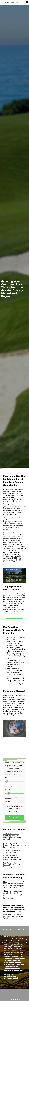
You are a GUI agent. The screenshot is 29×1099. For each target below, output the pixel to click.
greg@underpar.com (10, 917)
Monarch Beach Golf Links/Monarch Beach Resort (10, 857)
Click (5, 882)
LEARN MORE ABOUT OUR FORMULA (14, 817)
